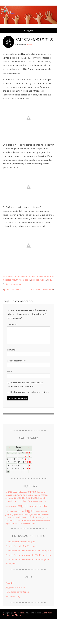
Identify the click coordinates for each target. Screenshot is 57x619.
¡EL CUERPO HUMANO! (41, 289)
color (38, 495)
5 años (9, 491)
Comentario (12, 324)
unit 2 (50, 279)
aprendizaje (42, 492)
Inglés (29, 44)
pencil (27, 279)
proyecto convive (16, 520)
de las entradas (15, 587)
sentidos (18, 523)
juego (46, 511)
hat (37, 276)
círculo (35, 502)
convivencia (10, 498)
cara (5, 276)
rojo (7, 523)
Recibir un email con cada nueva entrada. (30, 392)
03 (8, 39)
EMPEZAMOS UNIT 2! (34, 39)
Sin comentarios (13, 284)
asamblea (10, 495)
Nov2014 (8, 43)
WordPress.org (13, 596)
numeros (23, 517)
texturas (31, 523)
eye (28, 276)
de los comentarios (17, 592)
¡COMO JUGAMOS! (13, 289)
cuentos (10, 501)
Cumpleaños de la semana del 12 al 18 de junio (28, 550)
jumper (50, 276)
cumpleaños (24, 501)
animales (32, 491)
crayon (16, 276)
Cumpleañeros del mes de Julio (20, 541)
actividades (18, 492)
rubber (43, 279)
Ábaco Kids (19, 613)
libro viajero (28, 515)
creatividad (33, 497)
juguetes (15, 515)
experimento (38, 506)
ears (23, 276)
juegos (9, 514)
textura (25, 524)
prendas (35, 279)
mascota (45, 514)
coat (10, 276)
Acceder (10, 583)
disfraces (42, 502)
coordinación (20, 497)
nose (21, 279)
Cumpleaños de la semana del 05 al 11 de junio (28, 555)
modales (7, 279)
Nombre (11, 349)
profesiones (33, 517)
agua (25, 492)
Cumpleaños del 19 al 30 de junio (21, 546)
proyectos (31, 521)
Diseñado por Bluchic (12, 615)
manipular (37, 515)
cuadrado (42, 498)
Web (9, 371)
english (23, 505)
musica (8, 517)
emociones (11, 506)
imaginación (19, 511)
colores (45, 494)
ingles (43, 276)
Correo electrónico (16, 360)
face (33, 276)
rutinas (11, 524)
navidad (16, 517)
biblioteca (32, 495)
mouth (15, 279)
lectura (21, 515)
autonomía (20, 494)
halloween (10, 511)
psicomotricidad (43, 520)
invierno (40, 511)
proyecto (43, 517)
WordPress (47, 613)
